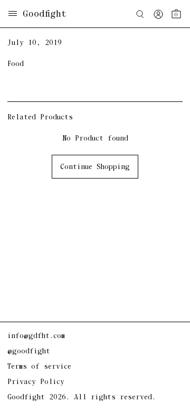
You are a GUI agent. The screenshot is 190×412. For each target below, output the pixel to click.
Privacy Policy (35, 382)
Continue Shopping (95, 167)
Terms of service (39, 367)
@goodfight (28, 351)
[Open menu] (12, 14)
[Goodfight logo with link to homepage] (50, 14)
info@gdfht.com (36, 336)
